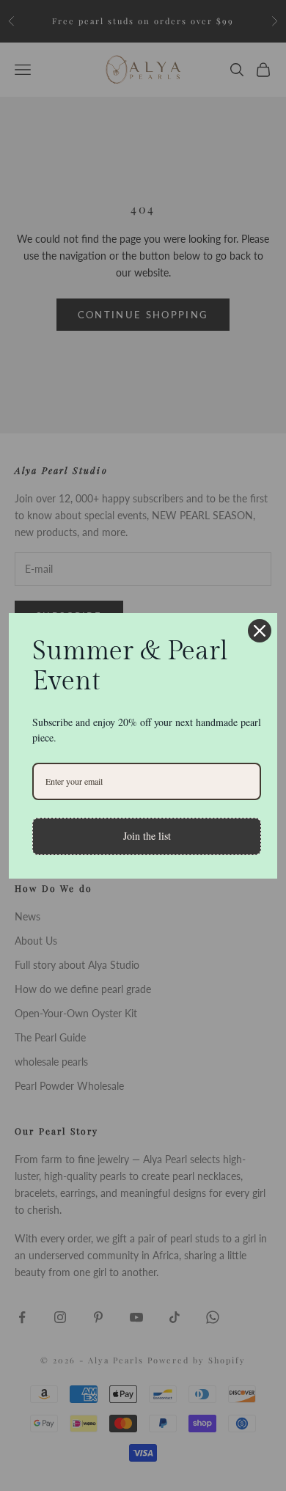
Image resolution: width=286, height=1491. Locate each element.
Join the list (147, 836)
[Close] (259, 630)
